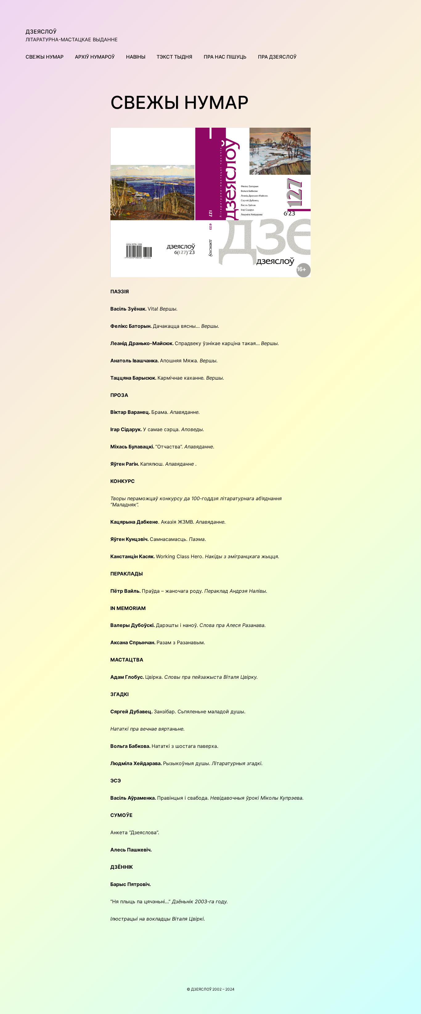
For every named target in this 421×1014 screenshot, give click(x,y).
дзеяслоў (41, 31)
